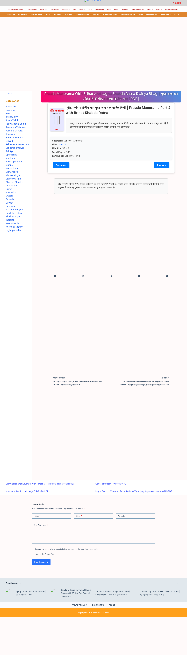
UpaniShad (11, 154)
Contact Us (98, 605)
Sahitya (150, 9)
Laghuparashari (14, 230)
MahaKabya (100, 9)
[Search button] (28, 93)
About (112, 605)
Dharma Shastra (127, 14)
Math (74, 9)
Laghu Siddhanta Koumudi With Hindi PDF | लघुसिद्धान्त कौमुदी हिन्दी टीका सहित (40, 483)
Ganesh (10, 199)
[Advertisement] (76, 35)
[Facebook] (55, 276)
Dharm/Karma (13, 178)
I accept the (45, 554)
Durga (9, 188)
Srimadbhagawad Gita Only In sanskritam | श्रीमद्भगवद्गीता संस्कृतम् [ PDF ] (160, 593)
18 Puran (11, 14)
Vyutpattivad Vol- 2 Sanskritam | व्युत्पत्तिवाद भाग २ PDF (31, 593)
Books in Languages (16, 9)
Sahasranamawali (15, 147)
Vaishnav (10, 158)
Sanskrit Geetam (171, 9)
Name (37, 516)
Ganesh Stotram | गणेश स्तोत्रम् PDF (111, 483)
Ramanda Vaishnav (16, 127)
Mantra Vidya (13, 175)
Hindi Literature (14, 212)
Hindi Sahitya (13, 216)
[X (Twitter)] (83, 276)
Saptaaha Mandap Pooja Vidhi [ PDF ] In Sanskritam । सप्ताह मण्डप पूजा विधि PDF (113, 593)
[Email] (167, 276)
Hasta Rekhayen (14, 209)
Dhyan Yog (43, 9)
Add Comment (41, 525)
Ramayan (11, 134)
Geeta (48, 14)
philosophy (12, 116)
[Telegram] (111, 276)
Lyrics (90, 9)
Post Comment (41, 562)
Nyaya (116, 9)
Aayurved (11, 106)
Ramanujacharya (15, 130)
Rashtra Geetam (138, 9)
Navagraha (166, 14)
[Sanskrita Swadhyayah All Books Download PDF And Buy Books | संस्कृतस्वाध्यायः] (54, 593)
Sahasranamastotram (17, 144)
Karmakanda (151, 14)
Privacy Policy (50, 554)
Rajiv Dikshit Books (16, 123)
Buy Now (161, 165)
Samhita (159, 9)
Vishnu (9, 164)
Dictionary (55, 9)
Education (65, 9)
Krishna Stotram (14, 226)
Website (121, 516)
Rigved (9, 140)
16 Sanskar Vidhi (110, 14)
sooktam (57, 14)
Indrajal (10, 219)
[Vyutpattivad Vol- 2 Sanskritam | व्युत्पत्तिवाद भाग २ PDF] (9, 593)
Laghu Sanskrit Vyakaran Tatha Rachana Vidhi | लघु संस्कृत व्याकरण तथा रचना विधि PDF (133, 491)
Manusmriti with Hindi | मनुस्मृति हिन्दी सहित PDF (27, 491)
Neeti (109, 9)
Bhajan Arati (36, 14)
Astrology (32, 9)
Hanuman (11, 206)
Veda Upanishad (82, 14)
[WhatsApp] (139, 276)
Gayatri (9, 202)
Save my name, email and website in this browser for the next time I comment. (66, 549)
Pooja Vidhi (179, 14)
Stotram (68, 14)
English (9, 195)
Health (82, 9)
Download (61, 165)
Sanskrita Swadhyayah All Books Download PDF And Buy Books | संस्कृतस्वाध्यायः (76, 593)
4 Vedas (96, 14)
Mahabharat (12, 168)
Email (79, 516)
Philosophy (125, 9)
